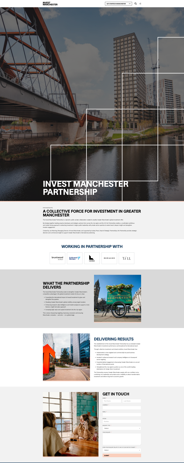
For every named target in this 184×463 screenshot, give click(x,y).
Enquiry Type (107, 425)
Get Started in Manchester (116, 4)
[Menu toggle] (140, 3)
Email (105, 411)
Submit (106, 455)
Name (105, 398)
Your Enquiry (107, 432)
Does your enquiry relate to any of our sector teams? (119, 447)
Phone (104, 418)
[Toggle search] (135, 3)
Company (106, 404)
